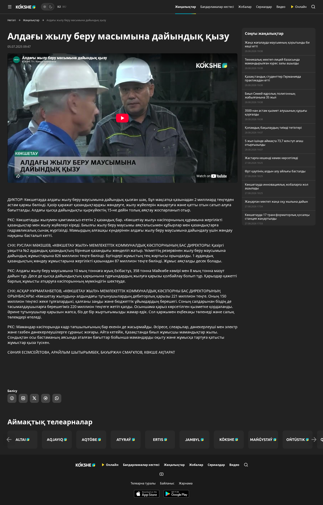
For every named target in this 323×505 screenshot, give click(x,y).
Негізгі (11, 20)
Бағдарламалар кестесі (217, 7)
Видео (280, 7)
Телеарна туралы (143, 483)
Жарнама (186, 483)
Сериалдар (264, 7)
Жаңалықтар (185, 7)
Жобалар (245, 7)
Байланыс (167, 483)
